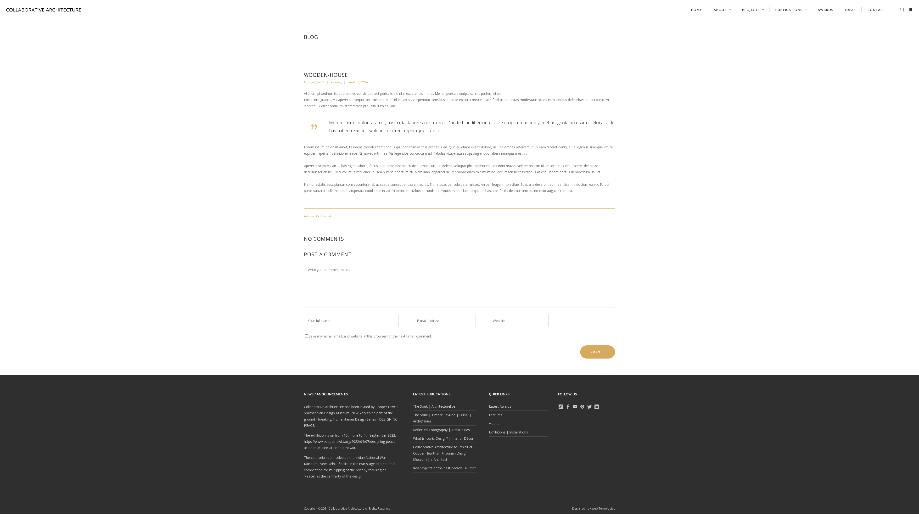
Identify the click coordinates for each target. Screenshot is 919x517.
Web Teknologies (603, 508)
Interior (309, 216)
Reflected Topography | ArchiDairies (441, 429)
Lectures (495, 415)
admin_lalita (316, 82)
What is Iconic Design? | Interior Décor (443, 438)
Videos (494, 423)
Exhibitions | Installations (508, 432)
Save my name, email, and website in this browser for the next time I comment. (370, 336)
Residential (323, 216)
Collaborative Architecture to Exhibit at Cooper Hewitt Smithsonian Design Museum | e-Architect (442, 453)
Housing (336, 82)
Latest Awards (500, 406)
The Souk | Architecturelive (434, 406)
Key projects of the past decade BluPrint (444, 468)
